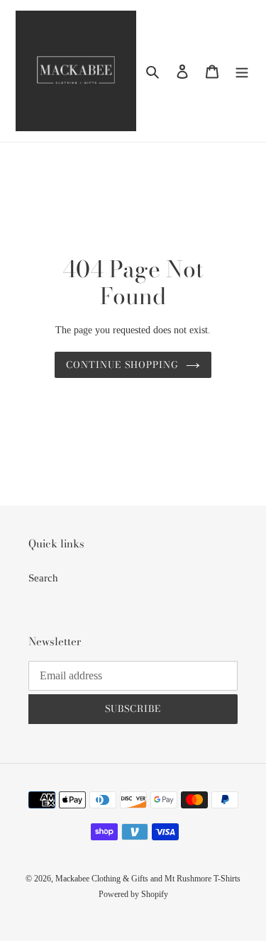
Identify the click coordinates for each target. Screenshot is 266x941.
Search (43, 578)
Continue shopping (122, 364)
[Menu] (242, 71)
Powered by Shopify (133, 894)
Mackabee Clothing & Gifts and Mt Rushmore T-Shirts (147, 879)
